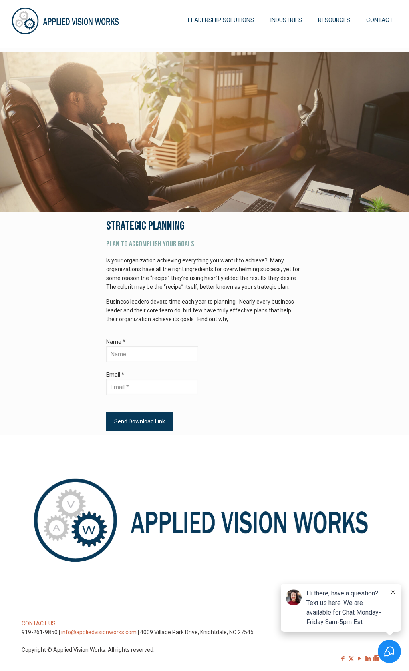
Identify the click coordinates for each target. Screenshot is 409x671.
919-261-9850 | (41, 632)
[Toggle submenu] (221, 44)
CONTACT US (39, 623)
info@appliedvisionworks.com (99, 632)
